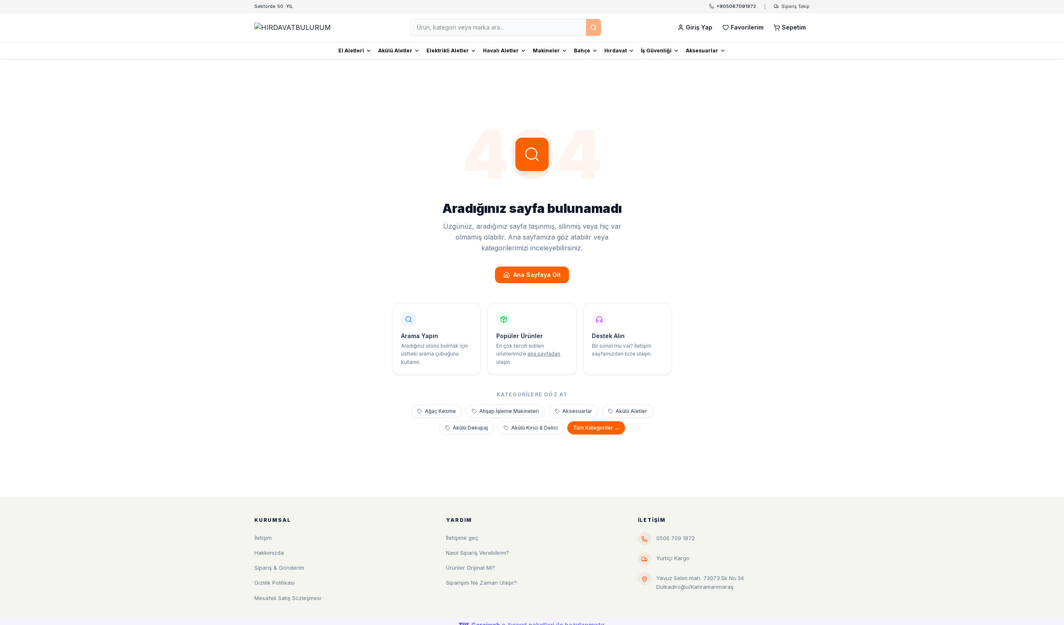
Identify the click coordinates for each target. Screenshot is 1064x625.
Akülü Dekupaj (470, 428)
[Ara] (593, 27)
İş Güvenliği (656, 50)
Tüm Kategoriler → (596, 428)
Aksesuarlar (702, 50)
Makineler (546, 50)
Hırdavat (615, 50)
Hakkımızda (269, 552)
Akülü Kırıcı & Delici (534, 428)
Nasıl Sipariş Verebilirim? (477, 552)
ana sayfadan (543, 354)
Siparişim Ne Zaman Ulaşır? (481, 582)
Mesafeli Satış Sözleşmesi (287, 598)
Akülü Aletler (395, 50)
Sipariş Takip (795, 6)
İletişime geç (462, 537)
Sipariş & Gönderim (279, 567)
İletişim (263, 537)
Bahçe (582, 50)
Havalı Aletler (501, 50)
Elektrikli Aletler (447, 50)
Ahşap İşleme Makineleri (509, 411)
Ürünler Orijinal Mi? (470, 567)
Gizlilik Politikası (274, 582)
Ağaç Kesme (440, 411)
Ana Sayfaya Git (537, 274)
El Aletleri (351, 50)
